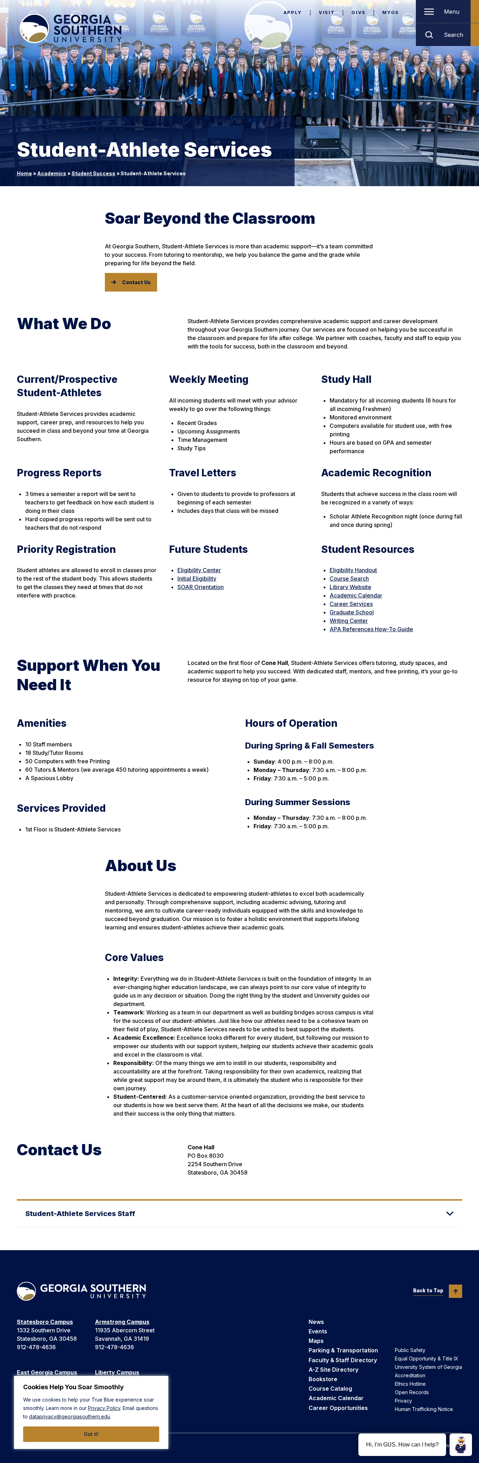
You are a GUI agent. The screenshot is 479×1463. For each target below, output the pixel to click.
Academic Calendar (356, 595)
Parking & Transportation (343, 1350)
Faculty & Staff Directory (343, 1360)
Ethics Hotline (410, 1384)
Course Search (349, 578)
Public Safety (410, 1350)
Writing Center (349, 620)
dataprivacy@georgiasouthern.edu (69, 1416)
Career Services (351, 603)
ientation (212, 586)
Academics (51, 173)
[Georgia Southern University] (70, 28)
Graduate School (352, 612)
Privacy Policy (104, 1408)
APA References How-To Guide (371, 629)
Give (358, 12)
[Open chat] (461, 1444)
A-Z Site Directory (333, 1369)
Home (24, 173)
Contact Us (136, 282)
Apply (293, 12)
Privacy (403, 1401)
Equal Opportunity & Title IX (426, 1358)
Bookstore (323, 1379)
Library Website (350, 586)
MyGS (390, 12)
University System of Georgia (428, 1367)
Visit (327, 12)
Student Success (93, 173)
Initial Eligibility (196, 578)
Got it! (91, 1434)
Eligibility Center (199, 570)
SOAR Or (189, 586)
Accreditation (410, 1375)
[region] (91, 1412)
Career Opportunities (338, 1407)
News (316, 1321)
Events (318, 1331)
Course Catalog (330, 1388)
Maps (316, 1340)
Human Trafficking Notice (424, 1409)
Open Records (412, 1392)
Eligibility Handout (353, 570)
